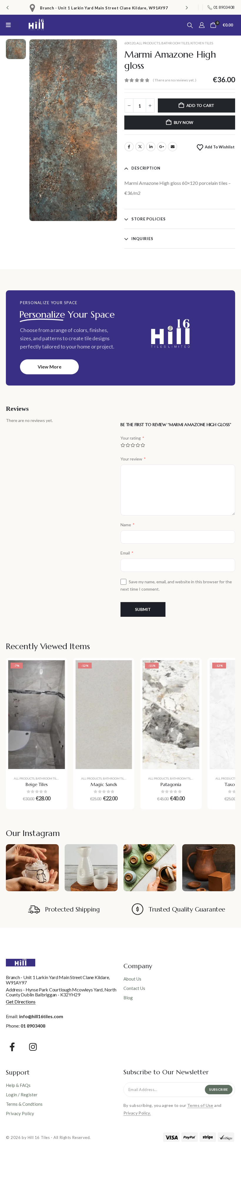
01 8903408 (33, 1025)
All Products (148, 43)
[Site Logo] (36, 25)
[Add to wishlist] (56, 683)
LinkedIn (150, 146)
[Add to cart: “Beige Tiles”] (56, 669)
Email (172, 146)
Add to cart (200, 105)
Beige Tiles (37, 784)
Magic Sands (104, 784)
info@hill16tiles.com (41, 1016)
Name (127, 524)
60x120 (129, 43)
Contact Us (134, 988)
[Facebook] (12, 1047)
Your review (133, 458)
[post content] (36, 714)
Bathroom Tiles (175, 43)
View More (49, 366)
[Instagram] (33, 1047)
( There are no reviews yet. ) (174, 80)
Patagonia (170, 784)
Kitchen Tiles (201, 43)
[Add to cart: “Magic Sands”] (123, 669)
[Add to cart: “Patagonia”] (190, 669)
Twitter (140, 146)
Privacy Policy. (137, 1112)
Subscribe (218, 1089)
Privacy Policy (20, 1113)
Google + (161, 146)
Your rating (132, 437)
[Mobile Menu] (10, 25)
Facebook (129, 146)
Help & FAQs (18, 1085)
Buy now (184, 122)
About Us (132, 978)
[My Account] (201, 25)
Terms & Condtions (24, 1104)
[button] (7, 7)
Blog (128, 997)
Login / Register (22, 1094)
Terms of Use (200, 1105)
